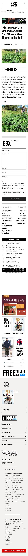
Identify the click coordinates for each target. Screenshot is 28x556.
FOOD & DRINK (6, 432)
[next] (5, 12)
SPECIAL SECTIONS (7, 444)
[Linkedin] (15, 69)
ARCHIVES (17, 391)
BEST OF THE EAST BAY (8, 436)
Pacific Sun (8, 496)
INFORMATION (6, 410)
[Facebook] (8, 69)
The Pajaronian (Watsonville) (16, 498)
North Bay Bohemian (8, 493)
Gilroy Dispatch (16, 475)
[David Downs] (7, 143)
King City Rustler (16, 482)
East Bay (7, 506)
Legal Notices (7, 527)
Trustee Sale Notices (8, 543)
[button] (24, 4)
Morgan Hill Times (17, 487)
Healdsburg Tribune (17, 478)
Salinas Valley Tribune (18, 494)
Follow (22, 362)
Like (23, 359)
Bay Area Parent (7, 502)
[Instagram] (6, 460)
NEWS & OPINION (6, 424)
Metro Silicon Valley (7, 487)
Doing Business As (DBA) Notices (8, 538)
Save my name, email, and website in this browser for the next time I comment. (13, 185)
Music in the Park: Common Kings (16, 12)
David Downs (8, 44)
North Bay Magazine (8, 509)
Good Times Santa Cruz (8, 481)
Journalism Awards (18, 524)
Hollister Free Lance (17, 480)
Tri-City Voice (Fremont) (18, 501)
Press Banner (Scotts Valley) (17, 491)
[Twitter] (11, 69)
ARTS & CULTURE (7, 428)
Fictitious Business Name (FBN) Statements (8, 532)
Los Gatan (15, 485)
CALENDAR (5, 440)
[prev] (3, 12)
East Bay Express (7, 477)
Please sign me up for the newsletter (11, 192)
